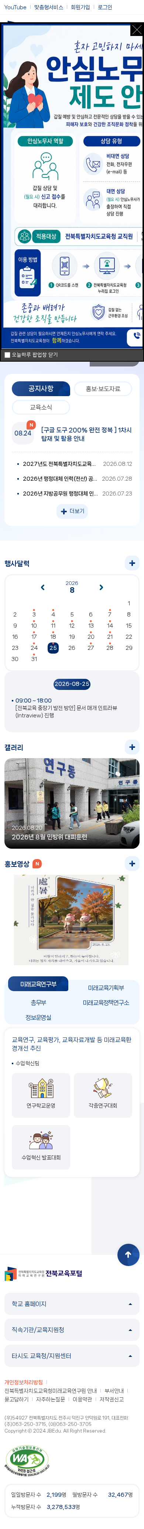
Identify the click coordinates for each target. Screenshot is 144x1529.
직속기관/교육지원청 (38, 1329)
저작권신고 (112, 1400)
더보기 (77, 511)
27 (91, 648)
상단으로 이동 (128, 1255)
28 (109, 648)
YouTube (15, 7)
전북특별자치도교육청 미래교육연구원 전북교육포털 (43, 1274)
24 (34, 648)
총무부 (38, 1002)
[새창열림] (26, 1460)
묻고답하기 (16, 1400)
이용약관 (82, 1400)
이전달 (42, 587)
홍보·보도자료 (103, 388)
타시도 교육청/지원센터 (41, 1355)
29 (129, 648)
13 (91, 626)
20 (91, 637)
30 (14, 659)
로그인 (105, 7)
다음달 (101, 587)
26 (71, 648)
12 (72, 626)
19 (72, 637)
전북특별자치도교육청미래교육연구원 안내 (50, 1391)
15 (129, 626)
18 (53, 637)
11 (53, 626)
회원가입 (80, 7)
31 (34, 659)
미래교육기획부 (106, 987)
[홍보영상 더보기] (132, 863)
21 (110, 637)
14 (110, 626)
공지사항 (41, 388)
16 (15, 637)
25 (53, 648)
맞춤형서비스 (48, 7)
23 (15, 648)
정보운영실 (38, 1017)
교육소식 (41, 407)
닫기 (136, 29)
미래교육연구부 (38, 984)
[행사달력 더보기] (132, 563)
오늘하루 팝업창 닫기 (35, 355)
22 (129, 637)
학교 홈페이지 (29, 1304)
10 (34, 626)
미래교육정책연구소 (106, 1002)
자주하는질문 (50, 1400)
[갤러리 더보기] (132, 747)
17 (34, 637)
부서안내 (114, 1391)
